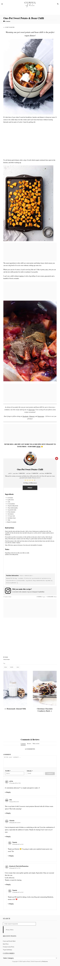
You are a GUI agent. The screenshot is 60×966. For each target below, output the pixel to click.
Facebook (25, 416)
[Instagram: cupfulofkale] (8, 591)
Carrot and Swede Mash (9, 941)
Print (30, 488)
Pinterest (32, 416)
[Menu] (2, 4)
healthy (11, 667)
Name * (8, 771)
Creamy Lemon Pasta (8, 947)
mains (18, 667)
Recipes (8, 659)
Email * (30, 771)
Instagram (32, 410)
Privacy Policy (10, 930)
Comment (7, 754)
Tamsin (6, 657)
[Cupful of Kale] (30, 4)
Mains (4, 659)
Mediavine (45, 961)
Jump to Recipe (9, 27)
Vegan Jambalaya (7, 949)
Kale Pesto (6, 944)
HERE (38, 446)
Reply (8, 792)
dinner (5, 667)
